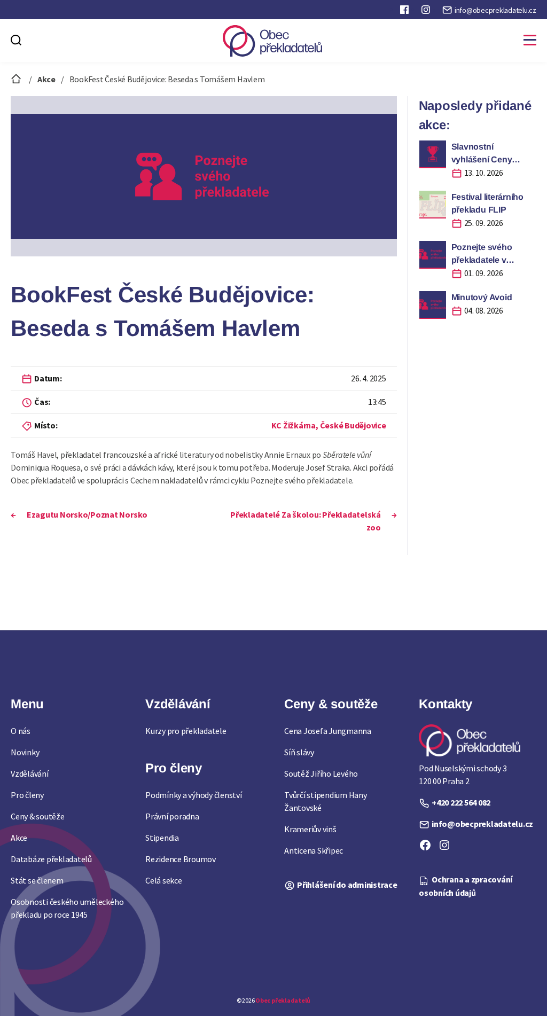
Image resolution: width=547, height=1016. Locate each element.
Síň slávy (299, 752)
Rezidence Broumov (180, 859)
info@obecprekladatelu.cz (495, 10)
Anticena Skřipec (313, 850)
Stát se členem (37, 880)
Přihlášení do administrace (347, 884)
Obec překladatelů (282, 1000)
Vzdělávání (30, 773)
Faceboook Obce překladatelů (405, 11)
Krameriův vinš (310, 829)
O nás (20, 730)
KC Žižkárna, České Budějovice (328, 425)
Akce (19, 837)
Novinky (25, 752)
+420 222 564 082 (461, 802)
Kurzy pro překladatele (185, 730)
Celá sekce (163, 880)
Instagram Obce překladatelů (426, 11)
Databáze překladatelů (51, 859)
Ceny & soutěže (38, 816)
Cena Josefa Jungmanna (327, 730)
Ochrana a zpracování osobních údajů (465, 885)
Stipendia (162, 837)
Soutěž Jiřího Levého (321, 773)
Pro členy (27, 795)
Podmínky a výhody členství (193, 795)
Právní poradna (172, 816)
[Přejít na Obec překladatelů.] (17, 79)
